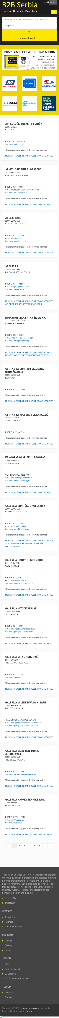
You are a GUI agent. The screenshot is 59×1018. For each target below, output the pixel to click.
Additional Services (13, 927)
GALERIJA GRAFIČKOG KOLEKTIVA (25, 506)
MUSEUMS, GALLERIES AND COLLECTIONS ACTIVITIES (29, 156)
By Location (10, 974)
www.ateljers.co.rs (16, 290)
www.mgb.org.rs (16, 144)
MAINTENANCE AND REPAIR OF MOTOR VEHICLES (27, 355)
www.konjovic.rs (16, 677)
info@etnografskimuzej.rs (21, 478)
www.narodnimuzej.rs (18, 193)
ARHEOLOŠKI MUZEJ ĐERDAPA (23, 169)
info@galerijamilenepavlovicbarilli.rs (26, 723)
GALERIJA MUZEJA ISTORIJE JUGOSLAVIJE (22, 752)
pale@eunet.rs (17, 238)
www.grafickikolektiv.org (19, 529)
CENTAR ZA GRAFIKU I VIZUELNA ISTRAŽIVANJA (24, 370)
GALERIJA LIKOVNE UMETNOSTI (24, 560)
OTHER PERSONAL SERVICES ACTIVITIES (23, 304)
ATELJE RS (11, 266)
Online (8, 950)
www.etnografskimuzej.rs (19, 481)
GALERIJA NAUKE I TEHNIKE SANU (25, 799)
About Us (9, 993)
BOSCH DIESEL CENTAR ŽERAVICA (25, 317)
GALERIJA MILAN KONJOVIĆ (21, 657)
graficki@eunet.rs (18, 526)
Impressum (10, 903)
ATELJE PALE (13, 218)
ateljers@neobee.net (20, 287)
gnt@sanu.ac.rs (17, 820)
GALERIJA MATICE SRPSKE (21, 608)
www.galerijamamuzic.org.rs (21, 583)
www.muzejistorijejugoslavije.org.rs (23, 774)
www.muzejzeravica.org (19, 341)
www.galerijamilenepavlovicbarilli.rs (24, 726)
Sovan (29, 1011)
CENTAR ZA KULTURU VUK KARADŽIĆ (26, 414)
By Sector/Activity (13, 969)
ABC (7, 965)
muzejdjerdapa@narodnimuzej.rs (25, 190)
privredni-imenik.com (29, 1008)
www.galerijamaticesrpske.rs (21, 632)
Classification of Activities (17, 979)
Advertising (10, 917)
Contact (8, 997)
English (53, 2)
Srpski (46, 2)
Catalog (8, 945)
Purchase (9, 922)
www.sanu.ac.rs (15, 823)
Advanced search (28, 38)
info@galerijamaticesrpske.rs (23, 629)
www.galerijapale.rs (17, 241)
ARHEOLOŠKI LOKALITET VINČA (23, 124)
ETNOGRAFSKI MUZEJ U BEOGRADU (26, 457)
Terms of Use (11, 898)
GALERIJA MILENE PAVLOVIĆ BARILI (26, 702)
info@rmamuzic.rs (18, 580)
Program (9, 941)
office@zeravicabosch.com (22, 338)
